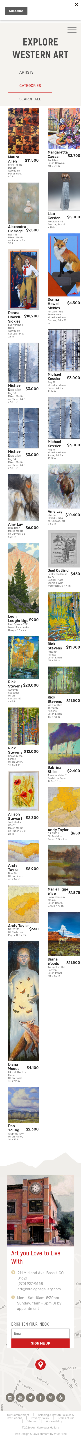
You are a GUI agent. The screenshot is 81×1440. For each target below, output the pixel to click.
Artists (26, 72)
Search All (30, 99)
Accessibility (54, 1421)
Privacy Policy (40, 1418)
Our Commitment (18, 1415)
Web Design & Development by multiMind (41, 1433)
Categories (30, 86)
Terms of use (66, 1418)
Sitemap (32, 1421)
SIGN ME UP (40, 1343)
